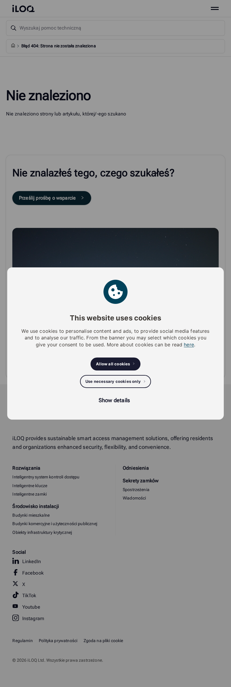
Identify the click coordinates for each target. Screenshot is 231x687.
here (189, 345)
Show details (114, 400)
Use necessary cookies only (113, 381)
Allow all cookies (113, 363)
